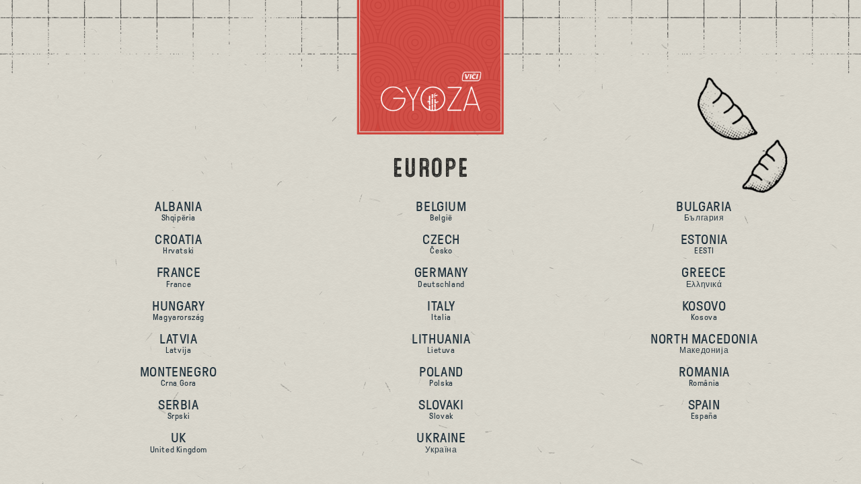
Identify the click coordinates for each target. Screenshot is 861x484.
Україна (440, 442)
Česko (441, 243)
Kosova (704, 310)
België (441, 211)
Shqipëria (178, 211)
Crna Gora (178, 376)
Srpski (178, 409)
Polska (441, 376)
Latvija (178, 343)
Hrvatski (178, 243)
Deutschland (441, 276)
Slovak (440, 409)
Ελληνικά (703, 276)
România (704, 376)
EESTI (704, 243)
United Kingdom (178, 442)
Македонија (703, 343)
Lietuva (441, 343)
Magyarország (178, 310)
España (704, 409)
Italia (441, 310)
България (704, 211)
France (179, 276)
